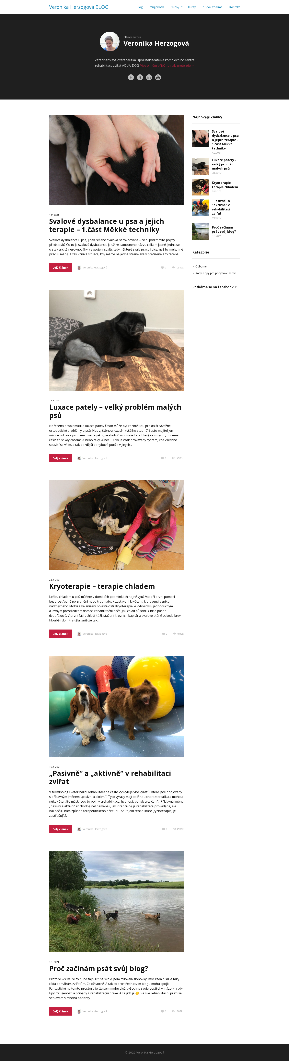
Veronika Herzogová (95, 267)
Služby (175, 7)
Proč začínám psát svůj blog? (98, 968)
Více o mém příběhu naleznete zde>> (167, 65)
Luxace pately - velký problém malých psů (224, 164)
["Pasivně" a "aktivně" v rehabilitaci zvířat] (200, 207)
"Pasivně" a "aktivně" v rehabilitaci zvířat (221, 207)
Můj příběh (157, 7)
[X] (140, 77)
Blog (140, 7)
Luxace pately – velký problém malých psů (115, 411)
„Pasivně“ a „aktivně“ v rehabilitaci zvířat (110, 777)
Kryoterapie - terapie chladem (225, 185)
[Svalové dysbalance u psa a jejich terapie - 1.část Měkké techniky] (200, 138)
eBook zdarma (212, 7)
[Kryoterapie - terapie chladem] (200, 187)
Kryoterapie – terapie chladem (102, 586)
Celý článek (60, 267)
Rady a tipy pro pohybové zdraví (215, 273)
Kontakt (234, 7)
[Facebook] (131, 77)
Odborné (201, 266)
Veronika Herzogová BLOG (79, 7)
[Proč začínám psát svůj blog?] (200, 231)
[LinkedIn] (149, 77)
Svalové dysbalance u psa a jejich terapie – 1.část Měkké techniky (106, 225)
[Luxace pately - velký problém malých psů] (200, 166)
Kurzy (192, 7)
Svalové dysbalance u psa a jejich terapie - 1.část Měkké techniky (225, 139)
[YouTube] (158, 77)
